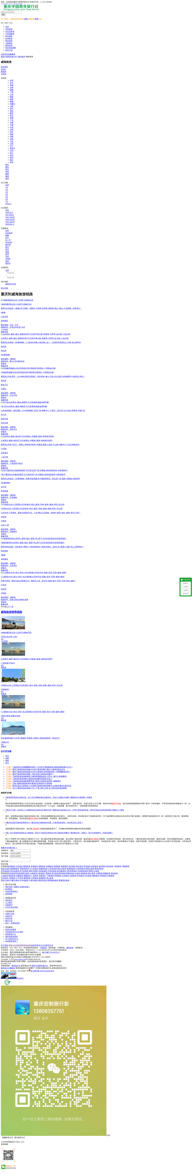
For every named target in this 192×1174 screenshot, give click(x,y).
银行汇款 (8, 921)
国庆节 (8, 263)
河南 (11, 136)
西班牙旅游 (33, 871)
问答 (2, 54)
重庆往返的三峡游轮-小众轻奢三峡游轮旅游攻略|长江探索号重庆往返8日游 (41, 786)
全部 (11, 80)
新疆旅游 (42, 878)
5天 (6, 197)
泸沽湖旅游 (24, 880)
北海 (9, 783)
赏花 (7, 256)
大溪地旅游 (80, 869)
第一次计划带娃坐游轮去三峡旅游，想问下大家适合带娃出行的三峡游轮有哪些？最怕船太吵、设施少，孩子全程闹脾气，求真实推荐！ (60, 833)
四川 (11, 115)
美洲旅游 (34, 866)
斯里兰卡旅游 (93, 871)
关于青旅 (4, 945)
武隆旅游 (69, 873)
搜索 (3, 14)
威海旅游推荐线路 (11, 611)
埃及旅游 (94, 866)
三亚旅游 (40, 873)
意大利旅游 (24, 871)
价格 (6, 288)
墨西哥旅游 (24, 869)
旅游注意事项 (10, 929)
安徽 (11, 118)
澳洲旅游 (26, 866)
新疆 (36, 19)
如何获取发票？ (11, 941)
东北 (11, 155)
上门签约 (8, 903)
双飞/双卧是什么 (11, 939)
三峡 (11, 106)
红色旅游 (20, 19)
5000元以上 (9, 224)
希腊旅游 (125, 866)
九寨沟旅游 (33, 880)
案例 (13, 54)
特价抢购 (10, 48)
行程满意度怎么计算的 (14, 932)
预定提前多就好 (11, 936)
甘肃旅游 (42, 876)
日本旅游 (19, 866)
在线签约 (8, 905)
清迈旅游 (72, 866)
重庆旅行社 (16, 966)
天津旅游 (34, 878)
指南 (7, 761)
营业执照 (27, 945)
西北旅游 (25, 873)
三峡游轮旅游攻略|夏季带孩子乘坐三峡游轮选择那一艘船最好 (36, 781)
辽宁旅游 (19, 878)
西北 (11, 160)
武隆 (26, 19)
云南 (11, 87)
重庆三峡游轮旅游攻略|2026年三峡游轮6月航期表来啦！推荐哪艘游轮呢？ (41, 772)
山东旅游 (65, 876)
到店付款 (8, 918)
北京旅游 (76, 873)
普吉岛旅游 (14, 871)
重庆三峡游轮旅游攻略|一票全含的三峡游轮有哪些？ (33, 774)
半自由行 (8, 242)
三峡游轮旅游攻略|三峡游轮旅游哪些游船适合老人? (32, 779)
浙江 (11, 153)
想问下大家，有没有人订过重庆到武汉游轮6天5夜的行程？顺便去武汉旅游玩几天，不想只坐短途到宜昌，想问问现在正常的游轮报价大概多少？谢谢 (65, 810)
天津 (11, 150)
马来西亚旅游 (82, 871)
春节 (7, 249)
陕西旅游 (27, 878)
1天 (6, 187)
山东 (11, 127)
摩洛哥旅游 (99, 869)
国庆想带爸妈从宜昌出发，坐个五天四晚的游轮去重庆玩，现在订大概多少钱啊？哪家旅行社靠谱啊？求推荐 (49, 797)
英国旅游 (56, 866)
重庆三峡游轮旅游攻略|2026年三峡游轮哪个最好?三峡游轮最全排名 (38, 769)
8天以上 (8, 204)
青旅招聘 (19, 945)
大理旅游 (99, 873)
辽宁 (11, 146)
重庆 (11, 113)
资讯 (6, 54)
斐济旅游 (87, 866)
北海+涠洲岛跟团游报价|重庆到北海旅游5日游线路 (32, 783)
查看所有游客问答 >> (9, 848)
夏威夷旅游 (14, 869)
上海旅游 (4, 876)
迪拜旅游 (102, 866)
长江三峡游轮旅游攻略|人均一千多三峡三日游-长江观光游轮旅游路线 (39, 788)
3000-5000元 (10, 222)
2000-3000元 (10, 219)
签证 (8, 50)
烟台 (7, 167)
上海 (11, 94)
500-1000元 (9, 215)
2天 (6, 190)
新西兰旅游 (89, 869)
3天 (6, 192)
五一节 (8, 240)
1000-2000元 (10, 217)
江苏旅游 (4, 878)
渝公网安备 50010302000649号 (42, 971)
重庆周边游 (42, 880)
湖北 (11, 111)
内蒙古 (12, 104)
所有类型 (4, 67)
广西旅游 (47, 873)
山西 (11, 129)
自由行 (3, 69)
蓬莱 (7, 176)
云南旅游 (33, 873)
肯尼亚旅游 (5, 871)
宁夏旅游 (50, 876)
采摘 (7, 252)
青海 (11, 162)
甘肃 (11, 122)
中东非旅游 (52, 871)
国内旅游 (21, 57)
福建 (11, 90)
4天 (6, 194)
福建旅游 (27, 876)
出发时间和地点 (11, 891)
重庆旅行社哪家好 (8, 968)
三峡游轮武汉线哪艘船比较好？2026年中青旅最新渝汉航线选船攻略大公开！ (42, 767)
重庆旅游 (12, 876)
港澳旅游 (41, 866)
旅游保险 (8, 894)
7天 (6, 201)
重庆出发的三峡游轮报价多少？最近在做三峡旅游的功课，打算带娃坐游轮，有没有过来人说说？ (45, 823)
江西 (11, 143)
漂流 (7, 261)
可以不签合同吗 (11, 907)
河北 (11, 132)
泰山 (7, 165)
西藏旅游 (106, 873)
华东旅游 (18, 873)
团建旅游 (31, 19)
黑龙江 (12, 148)
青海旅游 (57, 876)
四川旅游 (55, 873)
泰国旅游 (64, 866)
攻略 (10, 54)
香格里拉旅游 (64, 880)
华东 (11, 157)
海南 (11, 85)
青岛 (7, 169)
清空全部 (12, 284)
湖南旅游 (95, 876)
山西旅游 (72, 876)
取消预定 (8, 889)
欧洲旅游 (11, 866)
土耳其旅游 (52, 869)
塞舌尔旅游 (61, 869)
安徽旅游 (19, 876)
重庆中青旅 (116, 803)
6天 (6, 199)
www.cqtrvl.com (20, 959)
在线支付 (8, 916)
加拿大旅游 (5, 869)
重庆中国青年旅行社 (9, 57)
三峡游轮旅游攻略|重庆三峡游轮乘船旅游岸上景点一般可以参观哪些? (39, 776)
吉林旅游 (110, 876)
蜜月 (7, 247)
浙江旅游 (49, 878)
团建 (7, 235)
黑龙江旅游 (5, 880)
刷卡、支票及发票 (12, 923)
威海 (7, 174)
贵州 (11, 108)
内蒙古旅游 (14, 880)
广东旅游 (34, 876)
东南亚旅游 (42, 871)
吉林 (11, 139)
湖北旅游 (114, 873)
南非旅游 (109, 866)
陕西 (11, 97)
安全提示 (20, 978)
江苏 (11, 141)
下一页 (10, 607)
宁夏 (11, 125)
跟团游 (3, 72)
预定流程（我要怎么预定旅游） (17, 887)
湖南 (11, 134)
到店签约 (8, 900)
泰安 (7, 179)
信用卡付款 (9, 914)
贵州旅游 (62, 873)
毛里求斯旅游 (71, 871)
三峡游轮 (35, 829)
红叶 (7, 238)
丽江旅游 (91, 873)
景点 (7, 763)
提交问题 (4, 864)
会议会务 (9, 31)
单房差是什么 (10, 934)
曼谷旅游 (79, 866)
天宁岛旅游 (33, 869)
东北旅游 (11, 873)
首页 (7, 27)
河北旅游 (88, 876)
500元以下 (9, 212)
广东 (11, 120)
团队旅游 (69, 948)
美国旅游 (117, 866)
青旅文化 (12, 945)
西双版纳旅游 (53, 880)
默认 (2, 288)
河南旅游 (103, 876)
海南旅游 (84, 873)
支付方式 (42, 945)
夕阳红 (8, 259)
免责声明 (34, 945)
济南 (7, 172)
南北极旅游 (61, 871)
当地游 (3, 74)
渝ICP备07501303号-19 (50, 952)
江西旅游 (12, 878)
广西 (11, 92)
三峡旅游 (13, 19)
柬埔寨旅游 (71, 869)
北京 (40, 19)
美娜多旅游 (43, 869)
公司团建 (9, 34)
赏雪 (7, 254)
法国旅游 (49, 866)
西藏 (11, 101)
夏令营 (8, 245)
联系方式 (49, 945)
